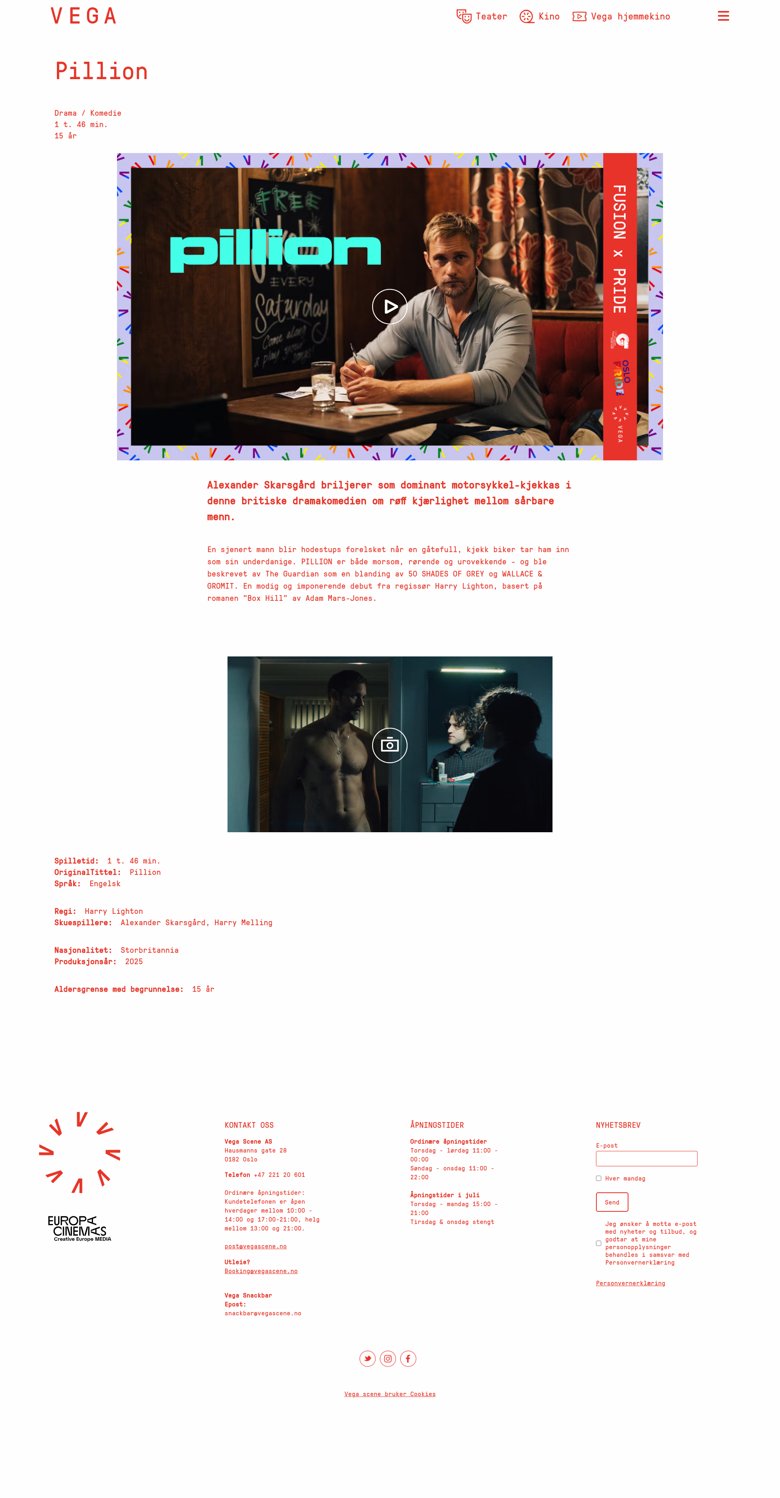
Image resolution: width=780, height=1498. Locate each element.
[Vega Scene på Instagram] (388, 1359)
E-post (607, 1145)
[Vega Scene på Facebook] (408, 1359)
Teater (491, 15)
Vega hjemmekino (630, 15)
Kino (549, 15)
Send (612, 1202)
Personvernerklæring (630, 1282)
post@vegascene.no (256, 1245)
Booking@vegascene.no (261, 1270)
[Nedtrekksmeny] (723, 16)
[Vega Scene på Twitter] (368, 1359)
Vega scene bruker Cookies (390, 1393)
